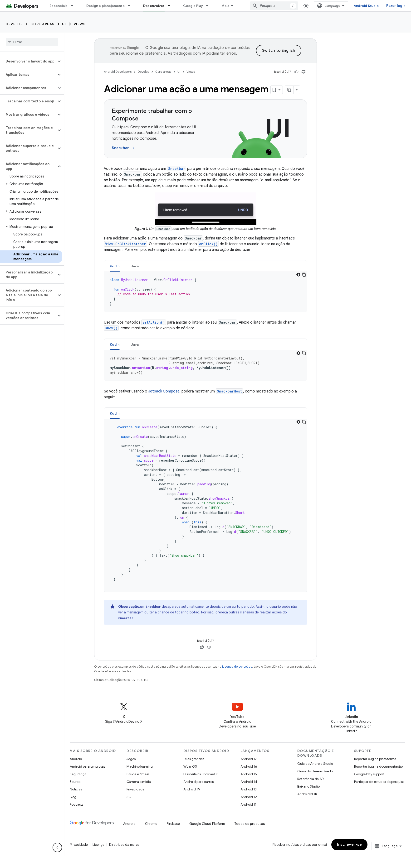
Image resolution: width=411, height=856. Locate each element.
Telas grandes (193, 759)
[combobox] (274, 5)
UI (64, 24)
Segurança (78, 774)
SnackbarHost (229, 391)
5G (129, 797)
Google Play (193, 6)
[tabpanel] (205, 292)
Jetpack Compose (164, 391)
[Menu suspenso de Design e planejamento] (131, 5)
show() (111, 328)
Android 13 (248, 789)
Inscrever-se (349, 844)
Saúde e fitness (138, 774)
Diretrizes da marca (124, 844)
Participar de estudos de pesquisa (379, 781)
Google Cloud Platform (207, 824)
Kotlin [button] (115, 266)
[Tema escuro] (298, 274)
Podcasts (76, 804)
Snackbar (176, 168)
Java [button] (135, 266)
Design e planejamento (105, 6)
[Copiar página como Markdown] (289, 90)
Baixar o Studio (308, 786)
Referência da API (310, 779)
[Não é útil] (303, 71)
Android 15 (248, 774)
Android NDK (307, 794)
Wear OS (190, 766)
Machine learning (140, 766)
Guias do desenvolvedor (315, 771)
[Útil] (296, 71)
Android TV (191, 789)
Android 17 (248, 759)
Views (80, 24)
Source (75, 781)
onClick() (208, 244)
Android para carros (198, 781)
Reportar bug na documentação (378, 766)
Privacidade (135, 789)
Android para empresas (87, 766)
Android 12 (248, 797)
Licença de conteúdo (237, 667)
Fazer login (395, 6)
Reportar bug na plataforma (375, 759)
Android (76, 759)
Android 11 (248, 804)
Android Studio (366, 6)
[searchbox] (32, 42)
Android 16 (248, 766)
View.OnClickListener (125, 244)
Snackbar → (123, 148)
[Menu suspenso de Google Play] (209, 5)
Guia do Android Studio (315, 763)
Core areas (42, 24)
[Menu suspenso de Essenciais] (74, 5)
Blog (73, 797)
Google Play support (369, 774)
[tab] (114, 266)
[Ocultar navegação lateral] (57, 847)
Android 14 (248, 781)
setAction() (153, 322)
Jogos (131, 759)
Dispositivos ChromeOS (201, 774)
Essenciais (59, 6)
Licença (98, 844)
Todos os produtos (249, 824)
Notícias (76, 789)
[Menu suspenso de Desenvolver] (171, 5)
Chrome (151, 824)
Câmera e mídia (139, 781)
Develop (14, 24)
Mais (225, 6)
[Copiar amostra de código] (304, 274)
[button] (28, 61)
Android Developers (118, 72)
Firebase (173, 824)
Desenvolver (154, 6)
